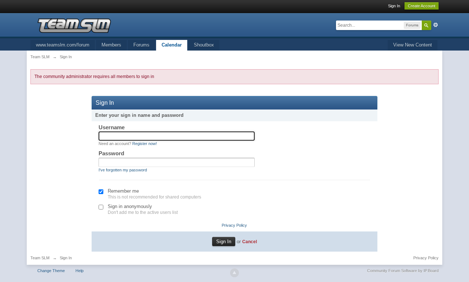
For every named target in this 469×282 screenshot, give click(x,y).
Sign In (394, 6)
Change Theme (51, 270)
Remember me (123, 191)
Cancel (249, 241)
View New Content (412, 45)
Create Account (421, 6)
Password (111, 153)
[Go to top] (234, 272)
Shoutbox (204, 45)
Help (79, 270)
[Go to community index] (74, 25)
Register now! (144, 143)
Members (111, 45)
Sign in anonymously (130, 206)
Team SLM (39, 258)
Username (112, 127)
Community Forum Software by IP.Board (403, 270)
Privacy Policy (234, 225)
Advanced (436, 25)
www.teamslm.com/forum (62, 45)
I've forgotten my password (123, 170)
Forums (141, 45)
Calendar (172, 45)
